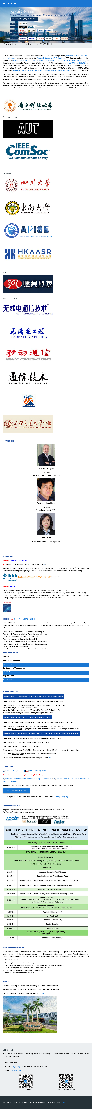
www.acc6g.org (17, 1070)
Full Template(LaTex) (37, 771)
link (44, 564)
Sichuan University (20, 61)
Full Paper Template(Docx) (15, 771)
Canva (64, 1102)
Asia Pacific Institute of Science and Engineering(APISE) (65, 61)
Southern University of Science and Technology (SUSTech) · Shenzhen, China (41, 70)
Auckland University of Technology (50, 58)
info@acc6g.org (62, 797)
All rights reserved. (32, 1102)
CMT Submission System (16, 790)
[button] (43, 40)
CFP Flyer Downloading (24, 619)
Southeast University (35, 61)
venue (42, 993)
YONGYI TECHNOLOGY (77, 63)
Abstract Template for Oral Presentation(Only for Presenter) (28, 779)
